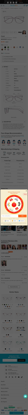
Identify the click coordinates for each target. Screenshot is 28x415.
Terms (25, 194)
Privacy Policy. (9, 224)
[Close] (26, 191)
